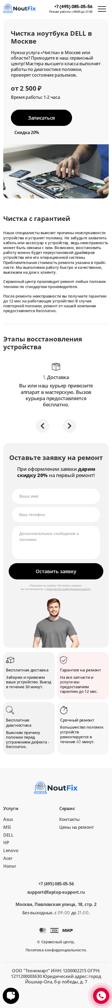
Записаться (41, 118)
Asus (8, 819)
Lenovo (10, 850)
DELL (8, 835)
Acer (8, 858)
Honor (9, 866)
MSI (7, 827)
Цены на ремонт (76, 827)
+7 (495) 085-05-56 (56, 884)
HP (6, 843)
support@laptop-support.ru (56, 892)
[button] (42, 426)
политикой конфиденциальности (68, 589)
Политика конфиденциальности (56, 949)
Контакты (69, 819)
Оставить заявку (56, 571)
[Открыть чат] (11, 996)
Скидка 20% (26, 132)
